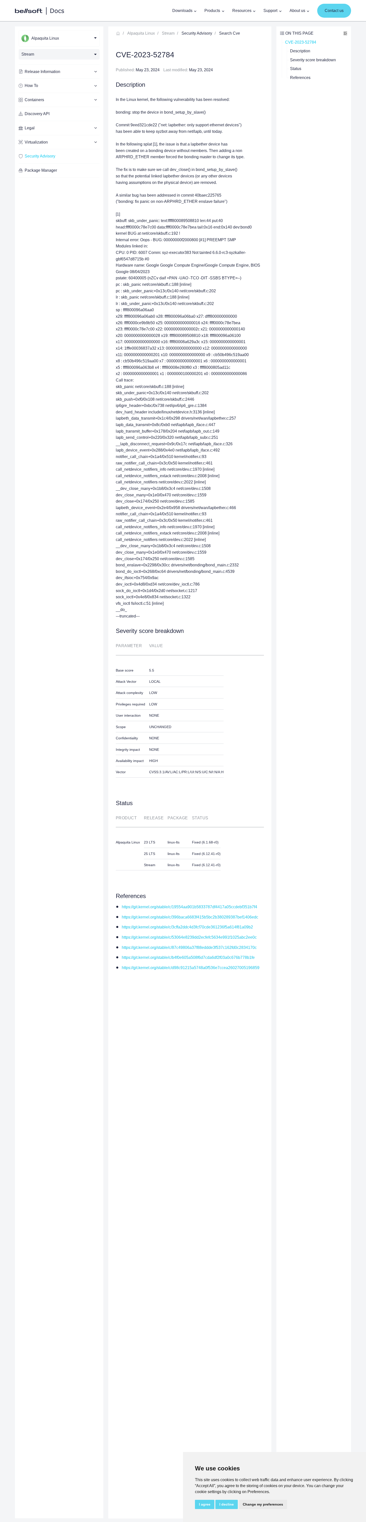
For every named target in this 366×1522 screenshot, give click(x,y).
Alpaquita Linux (141, 33)
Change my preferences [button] (263, 1504)
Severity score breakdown (313, 60)
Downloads (182, 10)
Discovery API (37, 114)
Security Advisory (40, 156)
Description (300, 51)
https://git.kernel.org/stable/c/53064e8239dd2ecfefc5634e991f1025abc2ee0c (189, 937)
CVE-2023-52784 (300, 42)
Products (212, 10)
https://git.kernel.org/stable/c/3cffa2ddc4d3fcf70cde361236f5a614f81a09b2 (187, 927)
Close (345, 33)
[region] (59, 772)
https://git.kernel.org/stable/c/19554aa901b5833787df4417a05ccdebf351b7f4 (189, 907)
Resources (241, 10)
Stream (168, 33)
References (300, 78)
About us (297, 10)
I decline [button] (226, 1504)
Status (295, 69)
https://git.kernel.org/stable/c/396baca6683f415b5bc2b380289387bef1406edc (190, 917)
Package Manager (41, 170)
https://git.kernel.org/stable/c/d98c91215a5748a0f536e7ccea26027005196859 (190, 968)
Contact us (334, 10)
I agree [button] (204, 1504)
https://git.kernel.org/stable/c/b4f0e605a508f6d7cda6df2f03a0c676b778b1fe (188, 957)
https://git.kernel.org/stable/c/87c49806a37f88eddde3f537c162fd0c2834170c (189, 947)
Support (270, 10)
